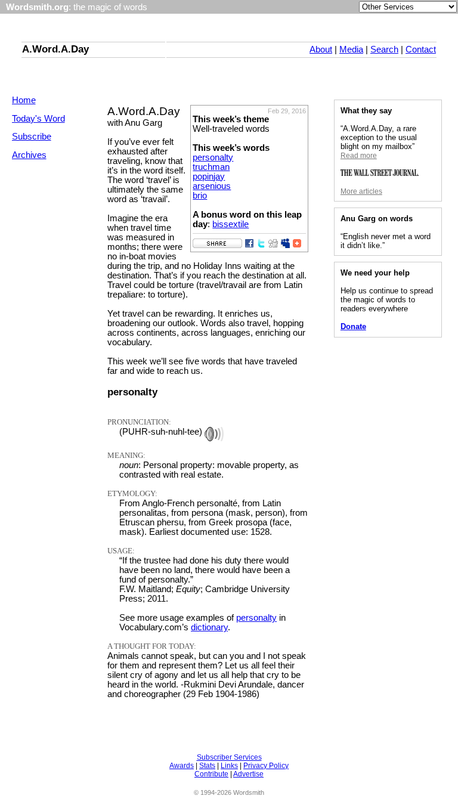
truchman (211, 167)
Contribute (211, 774)
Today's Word (38, 118)
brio (200, 195)
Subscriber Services (229, 757)
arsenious (212, 186)
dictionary (209, 627)
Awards (181, 765)
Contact (421, 49)
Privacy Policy (266, 765)
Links (229, 765)
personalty (213, 157)
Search (384, 49)
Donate (353, 326)
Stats (207, 765)
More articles (361, 191)
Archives (29, 155)
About (321, 49)
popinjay (209, 176)
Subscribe (31, 136)
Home (24, 100)
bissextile (230, 224)
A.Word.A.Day (55, 49)
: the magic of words (76, 7)
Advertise (248, 774)
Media (351, 49)
